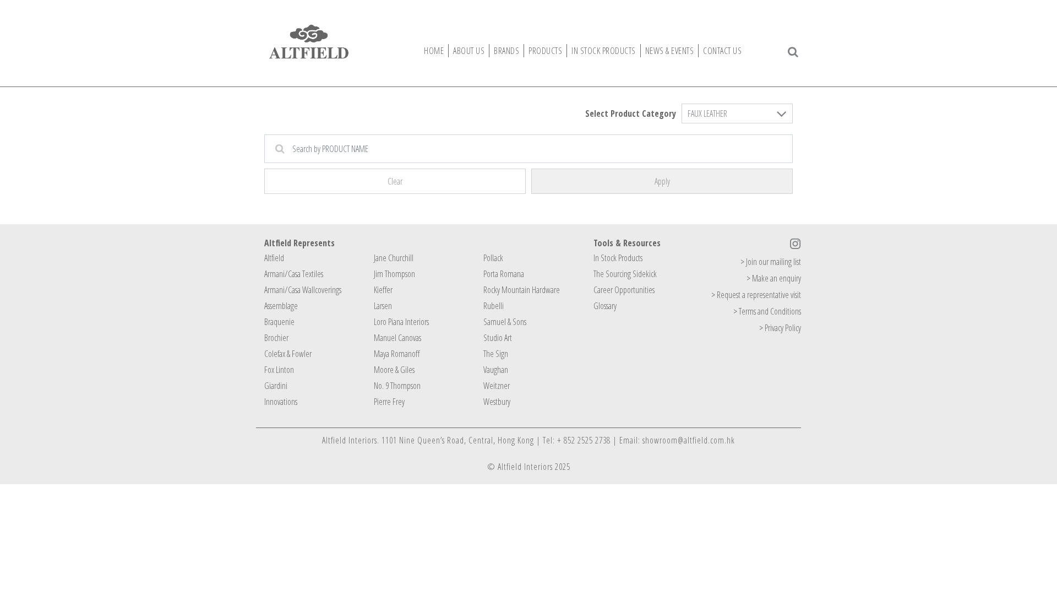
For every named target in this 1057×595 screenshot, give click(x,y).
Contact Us (722, 51)
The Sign (495, 354)
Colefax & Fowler (288, 354)
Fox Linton (279, 370)
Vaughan (495, 370)
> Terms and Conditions (767, 311)
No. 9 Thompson (397, 386)
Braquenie (279, 322)
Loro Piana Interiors (401, 322)
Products (545, 51)
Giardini (275, 386)
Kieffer (383, 290)
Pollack (493, 258)
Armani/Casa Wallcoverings (302, 290)
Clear (395, 181)
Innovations (280, 402)
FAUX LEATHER (707, 113)
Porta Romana (503, 274)
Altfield (274, 258)
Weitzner (496, 386)
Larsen (383, 306)
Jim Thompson (394, 274)
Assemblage (281, 306)
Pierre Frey (389, 402)
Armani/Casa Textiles (293, 274)
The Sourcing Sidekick (625, 274)
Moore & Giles (394, 370)
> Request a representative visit (756, 295)
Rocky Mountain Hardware (521, 290)
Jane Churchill (393, 258)
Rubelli (493, 306)
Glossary (605, 306)
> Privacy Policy (780, 328)
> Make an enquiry (774, 278)
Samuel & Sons (504, 322)
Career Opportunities (624, 290)
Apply (662, 181)
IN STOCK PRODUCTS (603, 51)
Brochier (276, 338)
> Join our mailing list (770, 262)
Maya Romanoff (396, 354)
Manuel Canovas (397, 338)
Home (434, 51)
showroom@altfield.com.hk (688, 440)
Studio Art (497, 338)
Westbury (496, 402)
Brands (506, 51)
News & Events (669, 51)
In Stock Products (617, 258)
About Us (468, 51)
